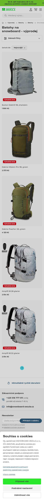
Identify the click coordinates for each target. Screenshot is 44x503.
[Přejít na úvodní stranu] (3, 23)
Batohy (21, 22)
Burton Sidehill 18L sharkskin (15, 105)
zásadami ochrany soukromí (14, 427)
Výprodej (11, 22)
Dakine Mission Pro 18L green (15, 167)
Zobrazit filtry (14, 38)
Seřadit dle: (6, 48)
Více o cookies (9, 474)
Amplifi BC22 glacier (11, 353)
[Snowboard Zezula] (8, 9)
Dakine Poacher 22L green (13, 229)
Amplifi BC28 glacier (11, 291)
